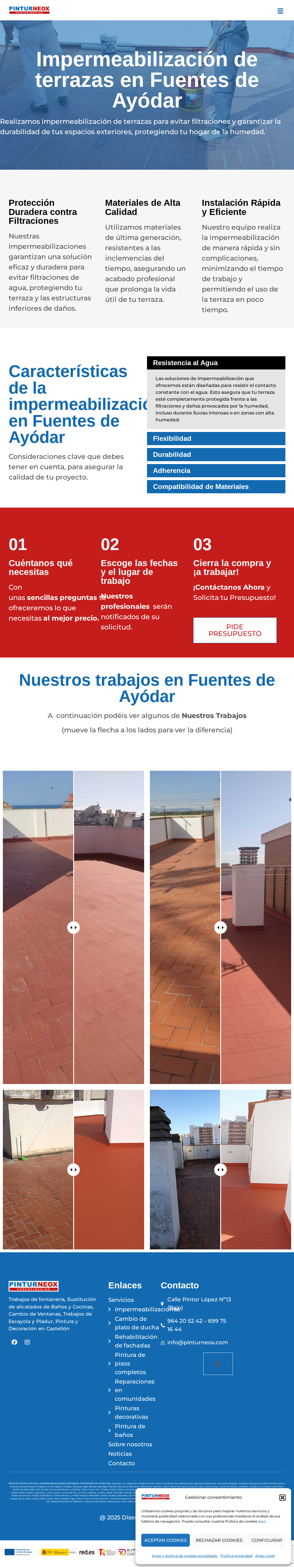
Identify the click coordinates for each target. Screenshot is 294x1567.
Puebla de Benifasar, (42, 1495)
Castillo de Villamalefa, (24, 1489)
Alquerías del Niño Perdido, (264, 1483)
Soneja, (14, 1498)
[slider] (73, 927)
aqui (262, 1521)
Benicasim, (135, 1486)
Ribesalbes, (95, 1495)
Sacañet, (112, 1495)
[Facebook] (14, 1342)
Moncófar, (118, 1492)
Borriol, (174, 1486)
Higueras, (39, 1492)
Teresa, (50, 1498)
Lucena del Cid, (69, 1492)
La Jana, (49, 1492)
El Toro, (87, 1498)
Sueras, (36, 1498)
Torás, (79, 1498)
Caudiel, (45, 1489)
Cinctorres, (131, 1489)
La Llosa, (82, 1492)
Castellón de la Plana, (273, 1486)
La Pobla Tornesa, (79, 1495)
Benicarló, (123, 1486)
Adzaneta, (117, 1483)
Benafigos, (103, 1486)
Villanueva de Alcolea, (95, 1501)
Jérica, (57, 1492)
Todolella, (65, 1498)
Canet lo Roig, (211, 1486)
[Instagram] (27, 1342)
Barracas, (78, 1486)
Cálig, (201, 1486)
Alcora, (159, 1483)
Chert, (91, 1489)
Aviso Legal (265, 1556)
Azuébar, (68, 1486)
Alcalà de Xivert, (146, 1483)
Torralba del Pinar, (100, 1498)
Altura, (281, 1483)
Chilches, (76, 1489)
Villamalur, (78, 1501)
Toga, (73, 1498)
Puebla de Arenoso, (21, 1495)
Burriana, (183, 1486)
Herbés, (30, 1492)
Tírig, (57, 1498)
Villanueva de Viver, (117, 1501)
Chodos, (105, 1489)
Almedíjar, (233, 1483)
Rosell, (104, 1495)
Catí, (38, 1489)
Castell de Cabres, (228, 1486)
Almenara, (244, 1483)
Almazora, (222, 1483)
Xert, (98, 1489)
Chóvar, (121, 1489)
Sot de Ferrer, (25, 1498)
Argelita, (42, 1486)
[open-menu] (218, 1364)
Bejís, (86, 1486)
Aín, (125, 1483)
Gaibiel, (15, 1492)
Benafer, (93, 1486)
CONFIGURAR (267, 1540)
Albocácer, (132, 1483)
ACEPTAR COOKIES (165, 1540)
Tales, (43, 1498)
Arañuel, (14, 1486)
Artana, (51, 1486)
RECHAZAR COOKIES (219, 1540)
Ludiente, (92, 1492)
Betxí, (167, 1486)
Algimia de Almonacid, (205, 1483)
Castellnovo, (255, 1486)
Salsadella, (123, 1495)
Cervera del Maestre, (60, 1489)
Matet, (109, 1492)
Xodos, (113, 1489)
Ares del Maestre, (28, 1486)
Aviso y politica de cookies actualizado (185, 1556)
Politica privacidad (236, 1556)
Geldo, (22, 1492)
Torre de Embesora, (120, 1498)
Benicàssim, (147, 1486)
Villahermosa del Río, (62, 1501)
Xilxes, (84, 1489)
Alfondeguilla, (186, 1483)
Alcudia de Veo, (171, 1483)
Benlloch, (159, 1486)
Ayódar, (59, 1486)
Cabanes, (193, 1486)
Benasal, (113, 1486)
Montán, (128, 1492)
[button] (282, 1498)
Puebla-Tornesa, (61, 1495)
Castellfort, (243, 1486)
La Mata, (101, 1492)
